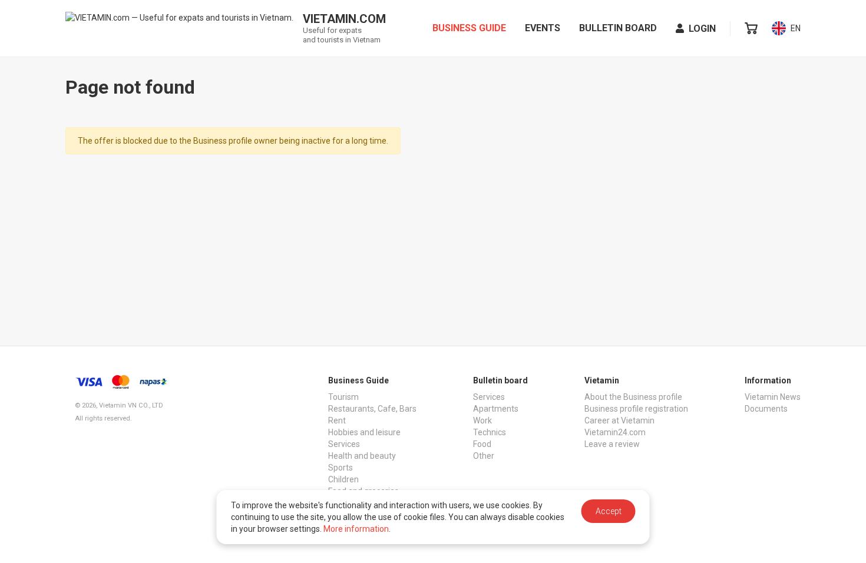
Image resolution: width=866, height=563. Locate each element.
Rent (337, 420)
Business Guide (469, 28)
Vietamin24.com (615, 432)
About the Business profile (633, 397)
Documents (766, 408)
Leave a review (612, 444)
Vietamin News (773, 397)
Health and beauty (362, 456)
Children (343, 479)
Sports (340, 467)
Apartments (495, 408)
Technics (489, 432)
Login (702, 28)
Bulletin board (618, 28)
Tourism (343, 397)
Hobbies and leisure (364, 432)
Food (482, 444)
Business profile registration (636, 408)
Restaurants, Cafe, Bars (372, 408)
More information (356, 529)
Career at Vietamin (619, 420)
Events (542, 28)
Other (483, 456)
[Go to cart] (751, 28)
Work (482, 420)
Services (344, 444)
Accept (609, 511)
